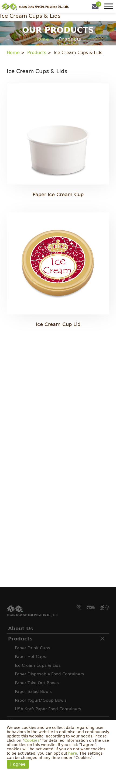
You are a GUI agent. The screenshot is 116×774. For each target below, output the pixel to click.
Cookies (31, 740)
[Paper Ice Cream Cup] (58, 143)
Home (42, 39)
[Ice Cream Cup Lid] (58, 273)
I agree (18, 764)
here (72, 753)
